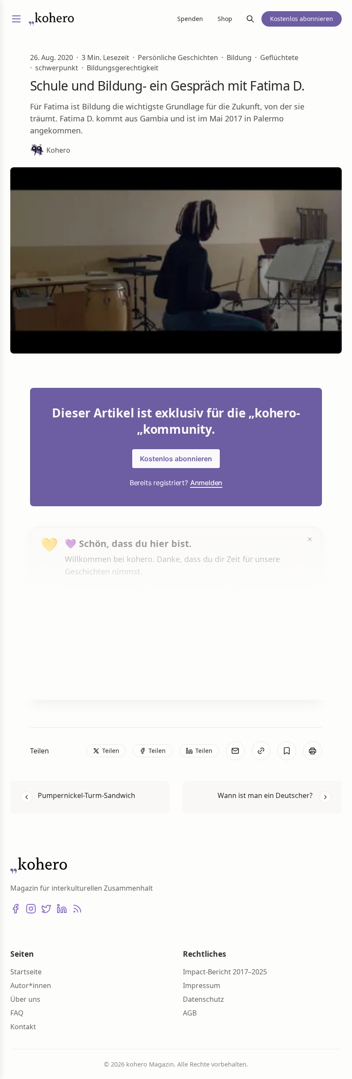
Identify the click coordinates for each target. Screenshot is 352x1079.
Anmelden (206, 482)
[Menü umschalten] (16, 19)
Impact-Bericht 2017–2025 (225, 971)
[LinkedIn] (62, 909)
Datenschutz (203, 999)
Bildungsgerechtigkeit (122, 67)
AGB (190, 1013)
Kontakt (23, 1026)
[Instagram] (31, 909)
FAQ (17, 1013)
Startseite (26, 971)
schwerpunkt (56, 67)
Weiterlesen (97, 676)
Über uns (25, 999)
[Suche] (250, 19)
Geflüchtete (279, 57)
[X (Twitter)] (46, 909)
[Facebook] (15, 909)
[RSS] (77, 909)
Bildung (239, 57)
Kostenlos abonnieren (176, 458)
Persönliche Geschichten (178, 57)
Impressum (201, 985)
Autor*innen (30, 985)
